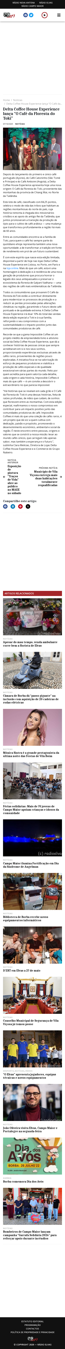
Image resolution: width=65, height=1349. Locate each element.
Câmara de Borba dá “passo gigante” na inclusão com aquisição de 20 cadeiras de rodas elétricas (31, 699)
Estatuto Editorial (32, 1321)
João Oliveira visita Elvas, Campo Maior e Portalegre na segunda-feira (30, 1129)
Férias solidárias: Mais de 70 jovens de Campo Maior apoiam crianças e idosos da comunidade (31, 810)
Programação (32, 1325)
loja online (12, 268)
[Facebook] (25, 15)
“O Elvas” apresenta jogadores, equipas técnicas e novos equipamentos (29, 1076)
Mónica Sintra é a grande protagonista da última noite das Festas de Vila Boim (31, 754)
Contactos (32, 1328)
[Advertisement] (32, 58)
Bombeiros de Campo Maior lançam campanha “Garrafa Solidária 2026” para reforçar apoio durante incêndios (30, 1235)
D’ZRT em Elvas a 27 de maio (21, 970)
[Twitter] (31, 15)
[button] (45, 15)
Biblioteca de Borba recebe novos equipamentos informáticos (25, 918)
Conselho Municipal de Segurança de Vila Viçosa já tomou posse (30, 1022)
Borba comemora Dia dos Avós (23, 1181)
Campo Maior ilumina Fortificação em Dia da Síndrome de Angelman (31, 865)
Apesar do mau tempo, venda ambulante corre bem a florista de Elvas (30, 644)
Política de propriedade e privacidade (32, 1332)
